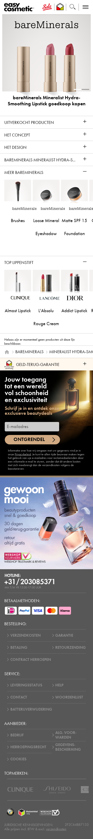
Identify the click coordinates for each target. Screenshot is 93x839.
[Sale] (47, 7)
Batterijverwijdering (31, 709)
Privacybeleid (23, 454)
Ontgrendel (29, 439)
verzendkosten (56, 829)
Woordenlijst (69, 697)
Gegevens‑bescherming (68, 747)
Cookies (18, 759)
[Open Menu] (20, 7)
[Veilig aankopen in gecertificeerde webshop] (50, 812)
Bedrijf (17, 735)
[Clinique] (20, 790)
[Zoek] (72, 7)
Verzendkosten (25, 635)
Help (59, 685)
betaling (18, 647)
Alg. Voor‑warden (66, 735)
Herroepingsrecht (28, 747)
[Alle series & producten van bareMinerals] (46, 24)
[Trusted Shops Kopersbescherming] (10, 812)
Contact (18, 697)
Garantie (64, 635)
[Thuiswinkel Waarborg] (28, 812)
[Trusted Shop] (60, 7)
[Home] (7, 352)
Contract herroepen (30, 659)
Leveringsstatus (26, 685)
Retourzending (70, 647)
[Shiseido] (57, 789)
